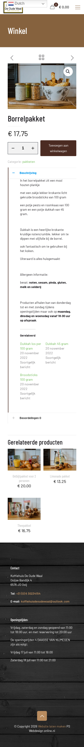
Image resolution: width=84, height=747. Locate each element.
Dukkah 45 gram (57, 344)
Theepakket (24, 525)
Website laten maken (51, 726)
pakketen (28, 162)
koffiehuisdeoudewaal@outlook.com (45, 601)
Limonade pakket (60, 476)
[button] (68, 71)
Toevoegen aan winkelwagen (58, 148)
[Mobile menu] (78, 7)
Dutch (19, 3)
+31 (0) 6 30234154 (28, 593)
